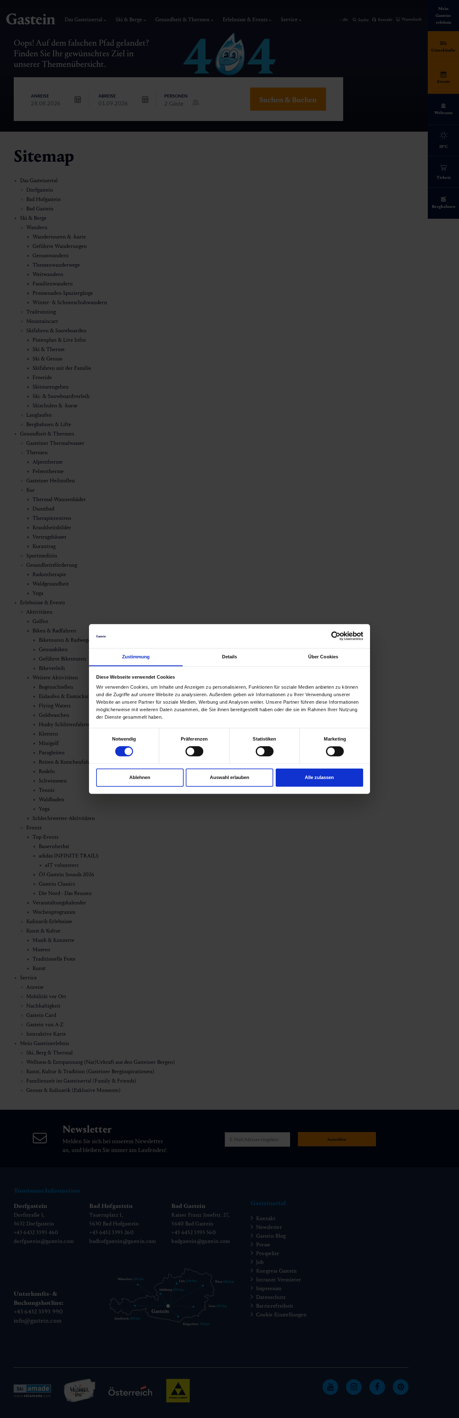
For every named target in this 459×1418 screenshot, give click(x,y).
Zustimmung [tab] (136, 656)
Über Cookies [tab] (323, 656)
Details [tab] (229, 656)
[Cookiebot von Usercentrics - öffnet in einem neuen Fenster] (335, 636)
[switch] (194, 752)
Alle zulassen (319, 777)
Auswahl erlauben (229, 777)
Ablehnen (139, 777)
